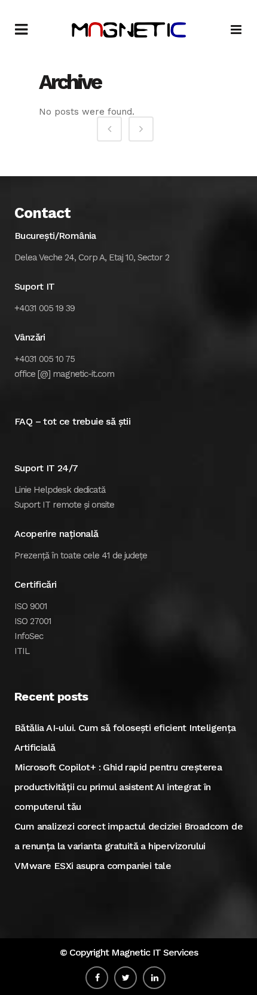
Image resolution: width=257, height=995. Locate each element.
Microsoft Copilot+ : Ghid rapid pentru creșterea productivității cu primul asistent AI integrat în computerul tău (118, 786)
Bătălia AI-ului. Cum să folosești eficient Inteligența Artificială (125, 737)
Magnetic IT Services (154, 952)
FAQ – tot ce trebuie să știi (72, 421)
